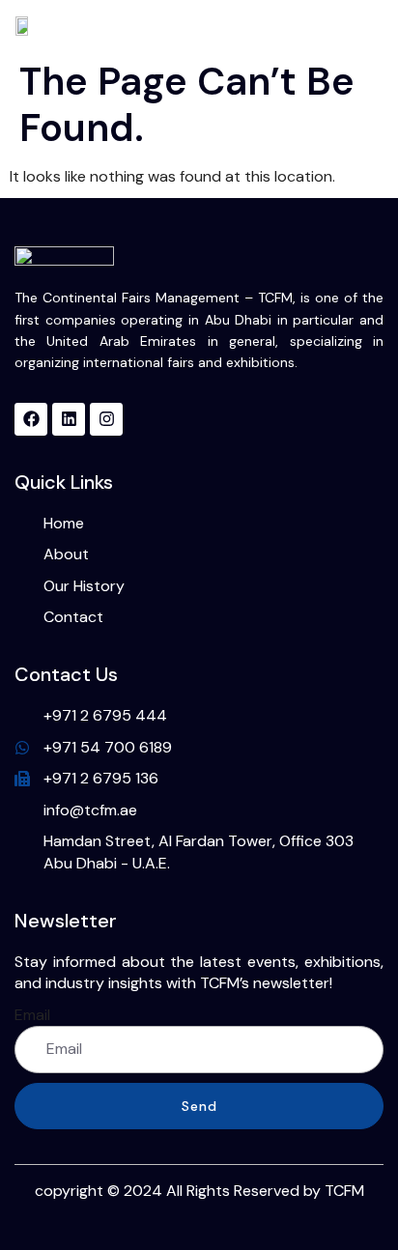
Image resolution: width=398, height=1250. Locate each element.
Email (32, 1015)
